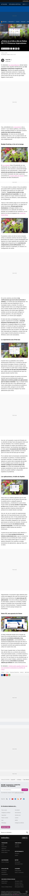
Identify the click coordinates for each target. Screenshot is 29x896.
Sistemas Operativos (14, 672)
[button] (8, 59)
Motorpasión (17, 862)
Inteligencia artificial (5, 812)
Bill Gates (5, 21)
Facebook (11, 49)
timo (2, 820)
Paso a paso (4, 810)
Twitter (14, 49)
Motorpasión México (19, 886)
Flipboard (16, 49)
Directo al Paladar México (6, 886)
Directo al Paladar (5, 862)
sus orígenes (6, 165)
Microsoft (23, 21)
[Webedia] (26, 1)
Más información (16, 894)
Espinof (16, 855)
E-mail (18, 49)
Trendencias (4, 870)
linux (23, 672)
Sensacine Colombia (19, 884)
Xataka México (4, 881)
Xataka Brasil (4, 883)
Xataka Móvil (4, 846)
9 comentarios (6, 48)
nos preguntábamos (13, 65)
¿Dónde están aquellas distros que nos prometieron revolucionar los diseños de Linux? (14, 667)
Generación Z (11, 21)
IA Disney (19, 779)
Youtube (12, 799)
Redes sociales (4, 817)
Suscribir (24, 789)
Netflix (16, 820)
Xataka (2, 844)
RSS (18, 799)
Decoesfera (3, 872)
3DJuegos (17, 844)
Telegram (15, 799)
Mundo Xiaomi (4, 852)
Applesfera (3, 848)
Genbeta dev (18, 815)
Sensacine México (19, 883)
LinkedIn (24, 799)
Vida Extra (17, 846)
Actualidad (17, 810)
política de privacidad (19, 792)
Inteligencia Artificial (19, 822)
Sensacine (17, 853)
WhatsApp (3, 822)
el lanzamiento (17, 127)
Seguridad (3, 815)
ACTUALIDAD (4, 4)
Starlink (17, 21)
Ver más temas (5, 827)
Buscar (27, 832)
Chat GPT (13, 779)
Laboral (16, 817)
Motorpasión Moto (19, 863)
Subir (24, 837)
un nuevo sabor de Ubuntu (16, 175)
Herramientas (18, 812)
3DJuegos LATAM (18, 881)
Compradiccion (4, 874)
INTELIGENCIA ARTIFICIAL (15, 4)
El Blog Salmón (18, 870)
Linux (7, 672)
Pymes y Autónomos (19, 872)
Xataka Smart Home (5, 850)
